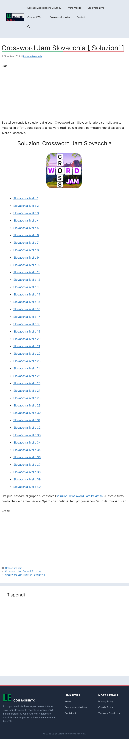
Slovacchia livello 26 (26, 383)
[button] (28, 26)
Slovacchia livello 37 (27, 464)
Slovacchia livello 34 (27, 442)
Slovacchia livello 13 (26, 287)
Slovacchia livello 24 (27, 368)
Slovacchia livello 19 (26, 331)
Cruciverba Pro (95, 7)
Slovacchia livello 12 (26, 279)
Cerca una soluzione (75, 707)
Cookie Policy (105, 707)
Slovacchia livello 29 (26, 405)
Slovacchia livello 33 (27, 435)
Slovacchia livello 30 (27, 412)
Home (67, 701)
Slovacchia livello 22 (26, 353)
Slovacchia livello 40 (27, 486)
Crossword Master (60, 17)
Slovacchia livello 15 (26, 301)
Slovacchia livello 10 (26, 265)
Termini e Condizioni (109, 713)
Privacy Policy (105, 701)
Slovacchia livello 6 (26, 235)
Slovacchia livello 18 (26, 324)
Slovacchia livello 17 (26, 316)
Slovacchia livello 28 (26, 398)
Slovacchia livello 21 (26, 346)
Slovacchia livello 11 (26, 272)
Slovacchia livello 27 (26, 390)
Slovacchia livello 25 (26, 376)
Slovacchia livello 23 (27, 361)
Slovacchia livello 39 (27, 479)
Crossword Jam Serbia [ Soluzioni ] (23, 571)
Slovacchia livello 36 (27, 457)
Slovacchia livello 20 (27, 339)
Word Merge (74, 7)
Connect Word (35, 17)
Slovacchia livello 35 (27, 450)
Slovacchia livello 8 (26, 250)
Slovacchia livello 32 (27, 427)
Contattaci (70, 713)
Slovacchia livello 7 (26, 242)
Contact (80, 17)
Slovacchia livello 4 (26, 220)
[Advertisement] (64, 95)
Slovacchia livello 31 (26, 420)
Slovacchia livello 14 (26, 294)
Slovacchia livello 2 (26, 205)
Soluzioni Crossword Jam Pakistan (79, 496)
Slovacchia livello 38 (27, 472)
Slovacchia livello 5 (26, 228)
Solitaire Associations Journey (44, 7)
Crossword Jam (13, 568)
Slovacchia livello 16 (26, 309)
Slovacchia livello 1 (25, 198)
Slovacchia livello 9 (26, 257)
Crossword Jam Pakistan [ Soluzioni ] (25, 574)
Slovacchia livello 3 (26, 213)
